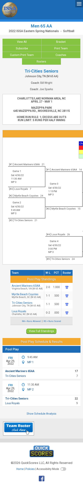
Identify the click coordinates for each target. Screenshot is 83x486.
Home (20, 469)
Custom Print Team (22, 54)
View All (22, 41)
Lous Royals (12, 403)
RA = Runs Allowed (31, 321)
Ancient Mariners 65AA (27, 287)
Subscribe (22, 48)
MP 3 (13, 182)
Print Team (61, 48)
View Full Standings (41, 331)
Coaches (61, 54)
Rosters (41, 61)
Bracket (61, 41)
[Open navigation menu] (79, 3)
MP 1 (30, 362)
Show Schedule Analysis (41, 413)
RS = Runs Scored (52, 321)
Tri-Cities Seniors (26, 304)
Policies (30, 469)
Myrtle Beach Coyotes (26, 296)
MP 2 (30, 389)
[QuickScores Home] (42, 456)
